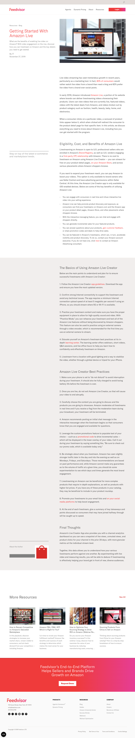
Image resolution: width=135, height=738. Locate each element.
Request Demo (67, 683)
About (108, 704)
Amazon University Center (88, 710)
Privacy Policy (82, 731)
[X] (12, 714)
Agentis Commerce (59, 704)
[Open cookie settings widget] (3, 734)
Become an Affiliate (113, 710)
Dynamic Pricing (58, 707)
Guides (82, 707)
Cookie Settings (122, 731)
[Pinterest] (26, 714)
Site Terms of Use (94, 731)
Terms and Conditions (108, 731)
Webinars (83, 716)
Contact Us (110, 713)
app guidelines (98, 284)
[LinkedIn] (9, 714)
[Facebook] (16, 714)
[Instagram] (23, 714)
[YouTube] (19, 714)
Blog (81, 704)
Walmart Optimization (86, 718)
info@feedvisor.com (14, 707)
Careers (109, 707)
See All (122, 597)
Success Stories (85, 713)
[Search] (124, 2)
